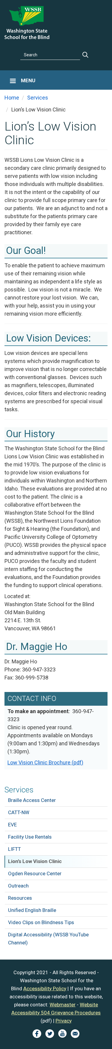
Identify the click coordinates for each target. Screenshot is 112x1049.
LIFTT (14, 849)
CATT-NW (18, 812)
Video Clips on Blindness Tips (41, 922)
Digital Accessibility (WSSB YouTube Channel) (48, 939)
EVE (12, 825)
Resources (20, 898)
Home (11, 97)
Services (18, 789)
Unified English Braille (32, 910)
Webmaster (63, 1005)
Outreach (18, 886)
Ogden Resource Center (35, 873)
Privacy (64, 1021)
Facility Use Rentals (30, 837)
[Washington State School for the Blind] (26, 22)
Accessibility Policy (44, 988)
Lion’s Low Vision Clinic (35, 861)
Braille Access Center (32, 800)
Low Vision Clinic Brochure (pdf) (45, 762)
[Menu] (12, 81)
